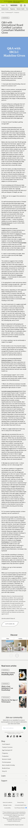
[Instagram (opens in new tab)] (14, 736)
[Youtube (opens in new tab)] (20, 736)
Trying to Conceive (7, 747)
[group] (7, 644)
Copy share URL (10, 624)
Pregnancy (12, 8)
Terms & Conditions (7, 802)
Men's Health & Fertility (8, 765)
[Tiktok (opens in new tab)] (11, 736)
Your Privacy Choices (19, 807)
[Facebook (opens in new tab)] (8, 736)
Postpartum (5, 756)
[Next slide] (17, 655)
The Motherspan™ (9, 12)
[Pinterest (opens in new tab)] (17, 736)
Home (2, 12)
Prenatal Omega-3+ (6, 223)
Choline (5, 235)
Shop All (4, 771)
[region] (14, 1)
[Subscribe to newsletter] (24, 728)
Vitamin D (18, 234)
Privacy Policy (20, 802)
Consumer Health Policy (20, 805)
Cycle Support (6, 744)
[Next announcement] (27, 1)
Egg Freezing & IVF (7, 750)
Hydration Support (6, 360)
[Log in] (21, 5)
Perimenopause (6, 762)
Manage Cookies (7, 805)
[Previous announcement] (1, 1)
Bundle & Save (4, 8)
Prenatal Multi (22, 242)
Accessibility (7, 807)
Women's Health (20, 8)
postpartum (16, 12)
